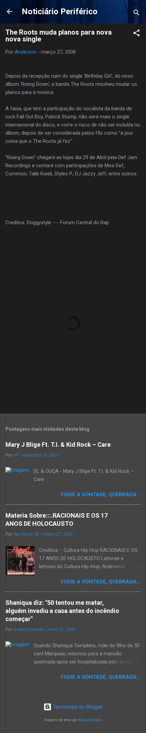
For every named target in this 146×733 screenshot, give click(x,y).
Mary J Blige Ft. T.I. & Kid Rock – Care (58, 444)
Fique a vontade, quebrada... (101, 494)
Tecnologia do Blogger (77, 707)
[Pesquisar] (136, 13)
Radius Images (90, 720)
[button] (136, 34)
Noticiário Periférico (59, 11)
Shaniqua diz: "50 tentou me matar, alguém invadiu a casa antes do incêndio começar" (62, 610)
